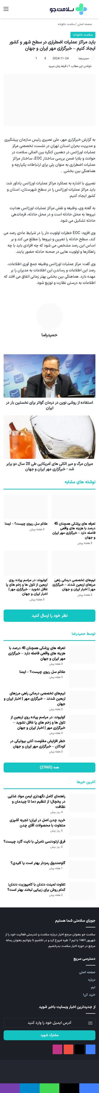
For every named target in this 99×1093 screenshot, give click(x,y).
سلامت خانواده (66, 24)
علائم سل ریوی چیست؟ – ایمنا (26, 523)
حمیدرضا (84, 58)
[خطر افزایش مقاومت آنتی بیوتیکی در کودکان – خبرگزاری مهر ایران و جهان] (82, 748)
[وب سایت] (49, 344)
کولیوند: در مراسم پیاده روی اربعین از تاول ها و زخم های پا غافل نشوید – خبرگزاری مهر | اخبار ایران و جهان (27, 587)
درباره (91, 979)
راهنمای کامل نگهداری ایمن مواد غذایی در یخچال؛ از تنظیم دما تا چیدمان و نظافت (36, 802)
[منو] (6, 11)
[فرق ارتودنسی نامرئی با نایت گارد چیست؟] (82, 848)
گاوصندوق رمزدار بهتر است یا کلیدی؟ (38, 863)
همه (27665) (49, 767)
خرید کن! (89, 994)
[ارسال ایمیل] (76, 58)
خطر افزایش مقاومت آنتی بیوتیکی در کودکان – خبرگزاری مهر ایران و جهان (37, 743)
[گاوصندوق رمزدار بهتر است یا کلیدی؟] (82, 870)
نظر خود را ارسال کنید (50, 616)
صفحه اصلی (85, 24)
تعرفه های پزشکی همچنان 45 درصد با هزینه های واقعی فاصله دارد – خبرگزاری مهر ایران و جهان (73, 530)
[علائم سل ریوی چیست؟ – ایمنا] (26, 506)
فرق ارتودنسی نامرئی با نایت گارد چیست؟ (34, 842)
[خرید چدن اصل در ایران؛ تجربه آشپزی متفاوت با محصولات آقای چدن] (82, 827)
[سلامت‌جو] (68, 9)
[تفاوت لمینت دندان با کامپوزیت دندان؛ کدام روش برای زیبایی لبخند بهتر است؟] (82, 891)
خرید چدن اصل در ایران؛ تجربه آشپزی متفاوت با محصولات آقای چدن (37, 823)
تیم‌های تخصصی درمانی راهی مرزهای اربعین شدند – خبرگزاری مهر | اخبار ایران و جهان (73, 585)
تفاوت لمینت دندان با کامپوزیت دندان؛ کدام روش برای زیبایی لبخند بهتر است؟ (36, 887)
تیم (93, 987)
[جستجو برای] (93, 11)
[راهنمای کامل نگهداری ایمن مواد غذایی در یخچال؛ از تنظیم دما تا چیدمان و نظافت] (82, 803)
